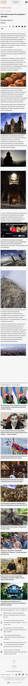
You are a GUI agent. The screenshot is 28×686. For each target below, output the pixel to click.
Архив (3, 11)
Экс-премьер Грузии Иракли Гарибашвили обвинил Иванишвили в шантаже (14, 637)
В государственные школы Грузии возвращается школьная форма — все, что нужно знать (15, 622)
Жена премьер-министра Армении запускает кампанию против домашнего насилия (14, 615)
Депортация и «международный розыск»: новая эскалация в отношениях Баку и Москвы (15, 630)
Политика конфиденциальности (14, 671)
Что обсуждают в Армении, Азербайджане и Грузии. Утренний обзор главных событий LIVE (14, 504)
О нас (14, 660)
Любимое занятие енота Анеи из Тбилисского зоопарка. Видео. (13, 528)
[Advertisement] (14, 370)
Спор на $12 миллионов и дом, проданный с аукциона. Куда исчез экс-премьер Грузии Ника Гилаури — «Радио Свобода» (14, 432)
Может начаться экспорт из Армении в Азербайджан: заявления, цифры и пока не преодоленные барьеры (12, 577)
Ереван (3, 23)
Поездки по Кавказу (6, 8)
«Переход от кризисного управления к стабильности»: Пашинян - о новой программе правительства (14, 552)
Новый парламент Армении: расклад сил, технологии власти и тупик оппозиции (12, 480)
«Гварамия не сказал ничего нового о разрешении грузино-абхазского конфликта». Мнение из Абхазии (13, 603)
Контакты (14, 666)
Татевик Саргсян (7, 20)
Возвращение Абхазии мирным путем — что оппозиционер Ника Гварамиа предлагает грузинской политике (15, 644)
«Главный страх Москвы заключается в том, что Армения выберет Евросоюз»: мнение (14, 457)
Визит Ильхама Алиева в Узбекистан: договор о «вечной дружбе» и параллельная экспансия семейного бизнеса (14, 407)
